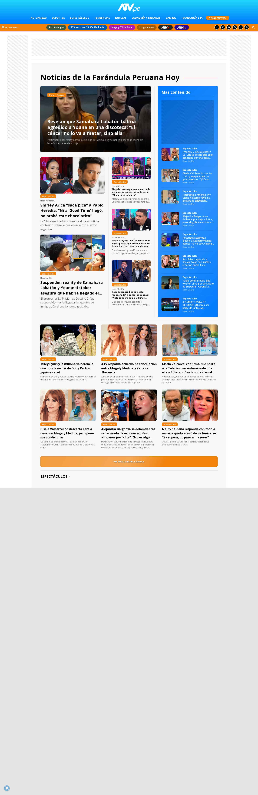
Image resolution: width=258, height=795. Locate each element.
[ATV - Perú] (129, 8)
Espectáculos (53, 476)
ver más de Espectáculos (129, 461)
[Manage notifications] (7, 788)
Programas (12, 27)
